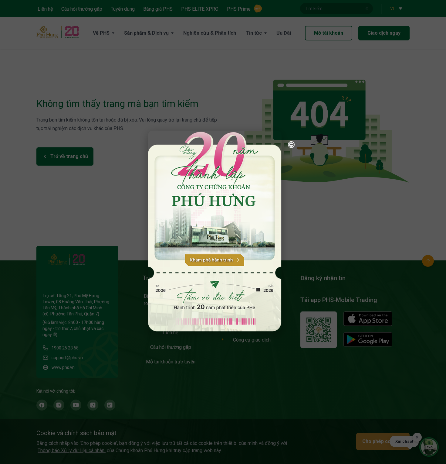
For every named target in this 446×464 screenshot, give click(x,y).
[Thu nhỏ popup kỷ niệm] (291, 144)
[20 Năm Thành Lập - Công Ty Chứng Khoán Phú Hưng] (215, 230)
